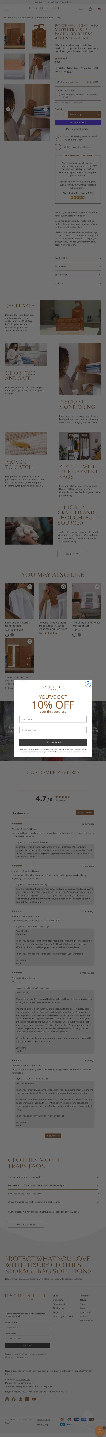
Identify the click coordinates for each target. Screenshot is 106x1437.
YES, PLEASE (53, 742)
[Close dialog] (88, 684)
